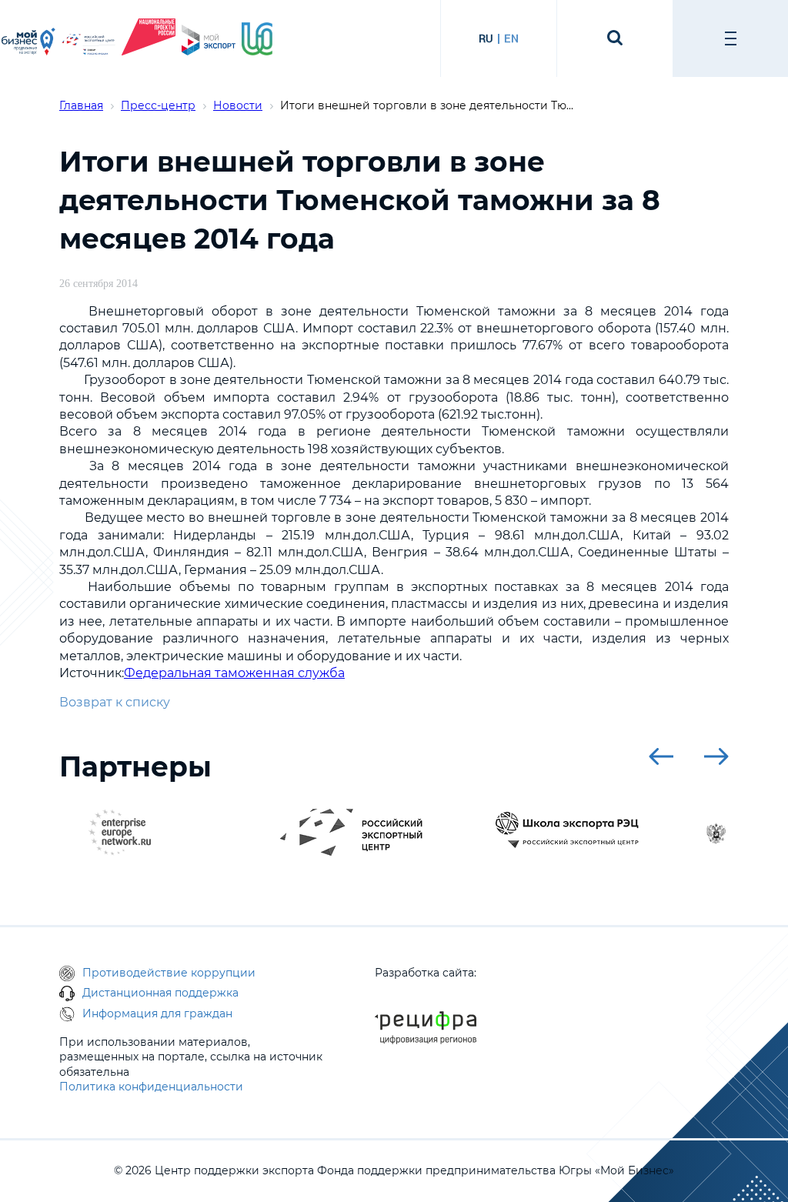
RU (486, 38)
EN (511, 38)
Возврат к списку (114, 702)
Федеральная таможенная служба (234, 673)
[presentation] (661, 756)
